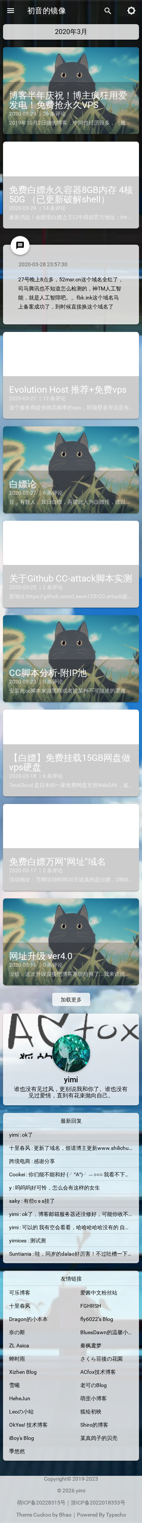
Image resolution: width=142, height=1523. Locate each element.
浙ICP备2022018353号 (98, 1503)
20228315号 (51, 1503)
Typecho (116, 1515)
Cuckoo (42, 1515)
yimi (80, 1491)
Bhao (65, 1515)
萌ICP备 (26, 1503)
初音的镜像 (46, 10)
